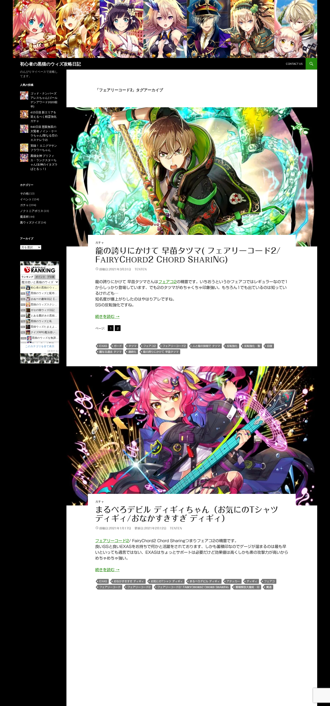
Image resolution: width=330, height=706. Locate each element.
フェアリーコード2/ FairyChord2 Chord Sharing (193, 587)
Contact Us (294, 63)
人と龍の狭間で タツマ (206, 346)
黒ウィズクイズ (30, 222)
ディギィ (252, 581)
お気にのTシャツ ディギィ (167, 581)
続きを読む (107, 316)
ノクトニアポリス (31, 211)
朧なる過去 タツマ (110, 351)
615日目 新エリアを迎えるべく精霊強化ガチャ (43, 116)
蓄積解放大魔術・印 (247, 587)
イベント (26, 199)
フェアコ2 (167, 282)
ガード (118, 346)
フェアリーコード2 (174, 346)
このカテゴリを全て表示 (39, 346)
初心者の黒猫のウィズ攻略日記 (50, 63)
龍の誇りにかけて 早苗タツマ (161, 351)
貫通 (269, 587)
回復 (269, 346)
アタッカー (233, 581)
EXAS (103, 346)
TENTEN (141, 269)
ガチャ (99, 242)
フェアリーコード (110, 587)
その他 (24, 193)
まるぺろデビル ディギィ (205, 581)
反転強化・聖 (252, 346)
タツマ (132, 346)
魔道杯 (24, 216)
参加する (53, 351)
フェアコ (269, 581)
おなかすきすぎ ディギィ (129, 581)
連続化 (132, 351)
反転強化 (232, 346)
